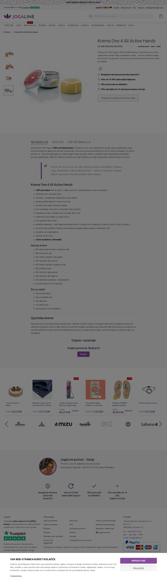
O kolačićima (16, 576)
